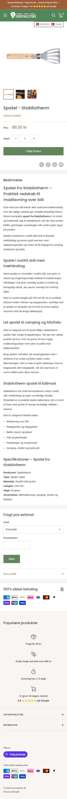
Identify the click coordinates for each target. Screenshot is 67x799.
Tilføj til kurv (33, 151)
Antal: (6, 138)
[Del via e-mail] (61, 164)
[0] (61, 15)
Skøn (12, 558)
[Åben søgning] (53, 15)
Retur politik (9, 574)
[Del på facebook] (41, 164)
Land (6, 522)
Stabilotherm (12, 116)
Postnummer (10, 537)
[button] (48, 24)
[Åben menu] (5, 15)
